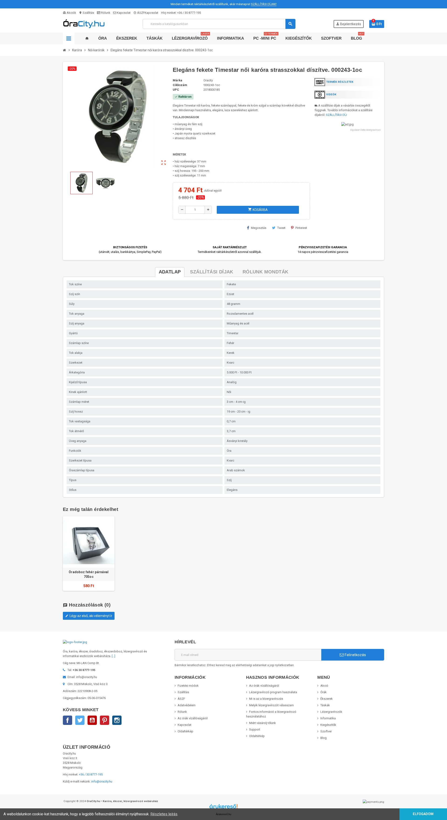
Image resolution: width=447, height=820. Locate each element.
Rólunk (105, 12)
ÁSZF (139, 12)
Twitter (80, 720)
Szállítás (86, 12)
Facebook (67, 720)
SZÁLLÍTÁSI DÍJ (336, 115)
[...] (113, 656)
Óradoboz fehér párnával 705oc (88, 574)
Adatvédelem (187, 705)
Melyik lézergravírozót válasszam (271, 705)
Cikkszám (180, 85)
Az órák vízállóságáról (193, 718)
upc (176, 89)
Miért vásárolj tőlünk (262, 723)
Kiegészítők (328, 725)
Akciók (69, 12)
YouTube (92, 720)
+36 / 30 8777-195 (189, 12)
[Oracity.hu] (84, 23)
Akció (324, 685)
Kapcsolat (123, 12)
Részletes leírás (163, 814)
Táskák (325, 705)
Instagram (117, 720)
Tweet (281, 228)
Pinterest (301, 228)
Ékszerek (326, 698)
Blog (323, 738)
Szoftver (326, 731)
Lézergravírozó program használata (273, 692)
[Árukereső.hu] (223, 808)
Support (254, 729)
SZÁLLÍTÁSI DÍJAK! (264, 4)
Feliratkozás (355, 654)
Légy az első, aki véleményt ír (88, 616)
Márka (177, 80)
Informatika (328, 718)
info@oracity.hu (101, 781)
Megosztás (258, 228)
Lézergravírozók (331, 711)
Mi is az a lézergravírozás (266, 698)
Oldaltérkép (185, 731)
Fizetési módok (188, 685)
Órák (323, 692)
